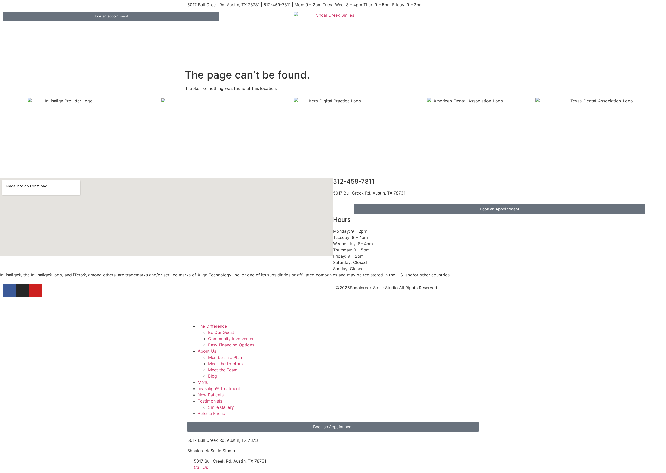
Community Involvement (232, 338)
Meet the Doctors (225, 363)
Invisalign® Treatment (219, 388)
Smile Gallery (221, 407)
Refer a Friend (211, 413)
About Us (207, 351)
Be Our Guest (221, 332)
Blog (212, 376)
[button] (333, 320)
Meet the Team (223, 369)
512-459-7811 (353, 181)
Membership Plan (225, 357)
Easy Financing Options (231, 344)
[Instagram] (22, 290)
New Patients (211, 394)
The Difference (212, 326)
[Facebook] (9, 290)
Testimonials (210, 401)
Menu (203, 382)
